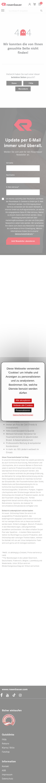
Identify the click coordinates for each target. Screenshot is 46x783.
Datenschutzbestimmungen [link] (23, 415)
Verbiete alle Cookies (23, 405)
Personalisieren (23, 410)
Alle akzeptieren (23, 400)
